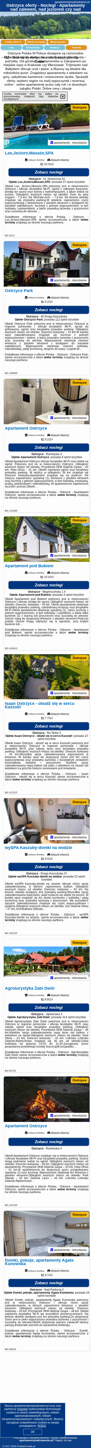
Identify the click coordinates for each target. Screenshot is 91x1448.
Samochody (33, 47)
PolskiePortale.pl (26, 1446)
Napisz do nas (63, 1440)
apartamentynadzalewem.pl (72, 2)
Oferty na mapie (36, 42)
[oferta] (51, 142)
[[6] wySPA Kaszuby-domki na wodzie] (47, 821)
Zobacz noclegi (49, 172)
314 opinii (68, 1017)
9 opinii (66, 457)
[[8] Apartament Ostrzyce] (47, 1099)
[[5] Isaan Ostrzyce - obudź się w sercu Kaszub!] (47, 677)
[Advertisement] (45, 1398)
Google (22, 1409)
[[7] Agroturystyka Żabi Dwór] (47, 961)
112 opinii (61, 319)
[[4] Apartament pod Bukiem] (47, 539)
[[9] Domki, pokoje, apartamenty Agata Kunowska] (47, 1233)
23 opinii (79, 876)
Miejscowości (58, 42)
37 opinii (68, 182)
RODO (42, 1425)
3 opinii (68, 594)
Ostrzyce (80, 107)
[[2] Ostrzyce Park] (47, 264)
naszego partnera (52, 222)
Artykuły (76, 47)
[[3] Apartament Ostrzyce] (47, 401)
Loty (11, 47)
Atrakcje (55, 47)
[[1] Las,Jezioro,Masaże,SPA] (47, 126)
